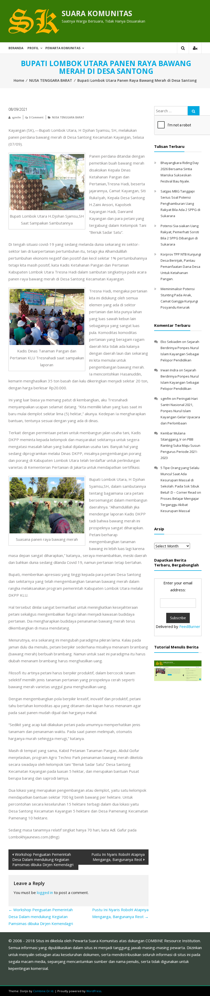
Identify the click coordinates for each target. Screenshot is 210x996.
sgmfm (16, 117)
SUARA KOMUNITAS (97, 13)
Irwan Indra (169, 370)
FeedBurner (189, 626)
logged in (45, 892)
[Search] (194, 110)
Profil (33, 48)
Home (19, 80)
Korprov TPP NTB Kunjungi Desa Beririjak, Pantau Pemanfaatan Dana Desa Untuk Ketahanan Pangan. (181, 266)
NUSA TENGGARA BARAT (50, 80)
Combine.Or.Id (43, 991)
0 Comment (36, 117)
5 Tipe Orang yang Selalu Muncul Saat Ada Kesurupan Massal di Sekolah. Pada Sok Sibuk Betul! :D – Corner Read (180, 480)
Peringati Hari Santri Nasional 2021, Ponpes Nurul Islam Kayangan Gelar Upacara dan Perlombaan (180, 410)
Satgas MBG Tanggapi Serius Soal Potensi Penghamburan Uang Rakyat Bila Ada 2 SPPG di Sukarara (180, 203)
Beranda (15, 48)
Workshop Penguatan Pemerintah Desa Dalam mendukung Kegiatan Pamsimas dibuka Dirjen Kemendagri (43, 859)
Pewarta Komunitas (62, 48)
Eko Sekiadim (171, 341)
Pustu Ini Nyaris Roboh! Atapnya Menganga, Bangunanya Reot (118, 857)
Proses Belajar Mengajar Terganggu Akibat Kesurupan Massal (180, 504)
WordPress (93, 991)
